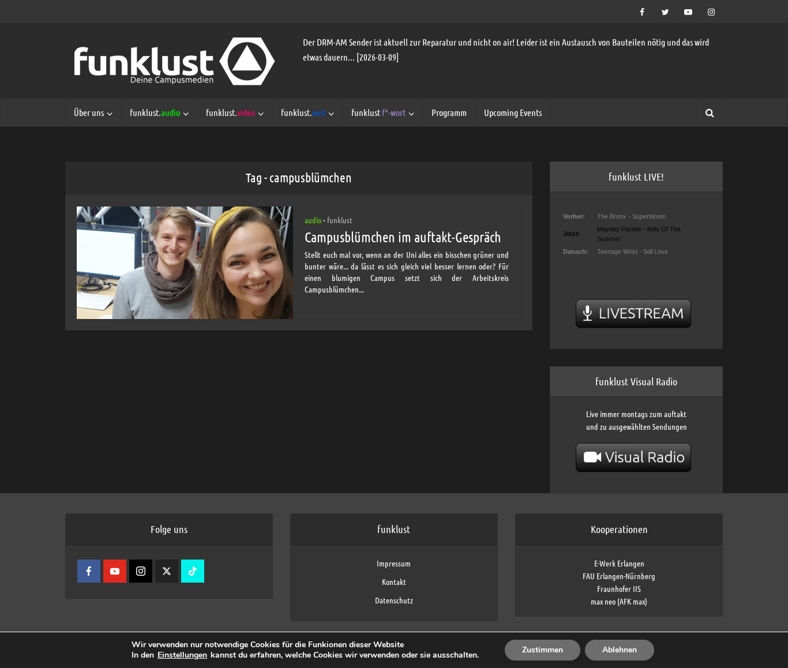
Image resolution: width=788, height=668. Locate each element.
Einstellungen (182, 655)
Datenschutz (394, 600)
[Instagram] (140, 571)
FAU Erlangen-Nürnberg (619, 576)
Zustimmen (542, 649)
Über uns (89, 112)
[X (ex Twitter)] (166, 571)
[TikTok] (192, 571)
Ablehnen (619, 649)
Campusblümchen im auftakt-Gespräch (403, 236)
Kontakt (394, 581)
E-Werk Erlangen (619, 563)
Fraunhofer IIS (619, 588)
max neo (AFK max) (619, 601)
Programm (449, 112)
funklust (378, 112)
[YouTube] (114, 571)
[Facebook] (88, 571)
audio (313, 220)
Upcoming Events (513, 112)
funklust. (155, 112)
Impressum (394, 563)
